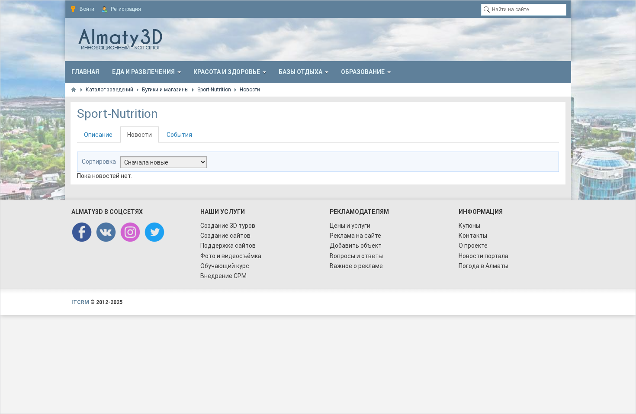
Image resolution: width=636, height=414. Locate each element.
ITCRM (80, 302)
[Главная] (73, 90)
